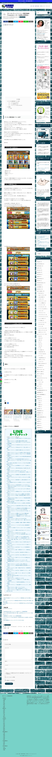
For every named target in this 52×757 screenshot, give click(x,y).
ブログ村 (34, 703)
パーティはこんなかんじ (14, 102)
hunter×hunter (41, 293)
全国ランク (30, 626)
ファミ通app (41, 320)
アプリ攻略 (41, 291)
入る (26, 626)
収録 (39, 396)
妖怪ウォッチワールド (43, 330)
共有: (11, 108)
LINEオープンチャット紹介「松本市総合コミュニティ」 (17, 588)
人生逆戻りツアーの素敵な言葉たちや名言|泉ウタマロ (43, 150)
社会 (39, 423)
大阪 (4, 736)
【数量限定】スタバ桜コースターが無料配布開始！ (12, 615)
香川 (4, 744)
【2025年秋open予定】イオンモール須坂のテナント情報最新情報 (15, 611)
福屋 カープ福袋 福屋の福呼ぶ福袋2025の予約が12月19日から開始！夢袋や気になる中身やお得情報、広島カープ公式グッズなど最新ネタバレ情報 (43, 225)
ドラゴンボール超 (42, 353)
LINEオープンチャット (35, 702)
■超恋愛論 (37, 697)
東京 (4, 716)
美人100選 (41, 365)
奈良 (4, 739)
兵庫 (4, 738)
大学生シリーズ (28, 753)
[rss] (48, 2)
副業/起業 (40, 392)
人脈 (17, 753)
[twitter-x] (47, 2)
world (40, 400)
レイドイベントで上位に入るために (16, 105)
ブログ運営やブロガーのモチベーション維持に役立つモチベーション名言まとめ (43, 242)
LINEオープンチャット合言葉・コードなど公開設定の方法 (18, 536)
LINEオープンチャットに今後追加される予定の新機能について (18, 508)
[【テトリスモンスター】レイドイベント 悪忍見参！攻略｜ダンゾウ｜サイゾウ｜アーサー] (8, 411)
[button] (5, 21)
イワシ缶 (33, 701)
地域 (40, 398)
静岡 (4, 729)
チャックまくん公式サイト (41, 120)
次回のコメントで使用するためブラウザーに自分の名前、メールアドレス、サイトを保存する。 (19, 673)
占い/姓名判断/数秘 (42, 394)
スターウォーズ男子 (32, 698)
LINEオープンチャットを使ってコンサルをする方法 (16, 518)
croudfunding (41, 263)
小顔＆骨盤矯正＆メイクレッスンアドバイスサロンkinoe (13, 620)
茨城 (4, 709)
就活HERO (40, 410)
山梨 (4, 725)
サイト (6, 669)
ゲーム (41, 355)
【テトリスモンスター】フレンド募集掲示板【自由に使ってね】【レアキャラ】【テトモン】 (18, 416)
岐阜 (4, 727)
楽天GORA (30, 703)
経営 (39, 425)
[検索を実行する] (49, 13)
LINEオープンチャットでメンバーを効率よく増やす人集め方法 (18, 452)
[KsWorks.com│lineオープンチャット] (8, 6)
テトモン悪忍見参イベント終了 (14, 101)
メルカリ (40, 388)
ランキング (41, 361)
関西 (40, 406)
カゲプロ (40, 367)
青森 (4, 700)
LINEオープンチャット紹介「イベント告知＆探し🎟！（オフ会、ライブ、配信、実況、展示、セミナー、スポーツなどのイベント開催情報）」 (19, 539)
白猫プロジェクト (42, 332)
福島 (4, 707)
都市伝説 (40, 427)
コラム (40, 375)
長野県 (40, 404)
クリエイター (41, 369)
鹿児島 (4, 748)
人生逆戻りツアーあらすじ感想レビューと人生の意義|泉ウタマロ (43, 147)
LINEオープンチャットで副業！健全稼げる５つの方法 (17, 514)
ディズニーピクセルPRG (43, 308)
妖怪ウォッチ (42, 359)
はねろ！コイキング (42, 295)
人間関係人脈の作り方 (42, 390)
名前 (6, 661)
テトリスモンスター (14, 626)
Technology (40, 278)
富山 (4, 721)
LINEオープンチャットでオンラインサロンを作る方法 (17, 509)
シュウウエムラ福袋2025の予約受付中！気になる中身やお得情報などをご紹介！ (43, 215)
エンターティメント (42, 334)
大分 (4, 747)
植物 (39, 421)
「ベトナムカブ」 (39, 701)
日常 (39, 419)
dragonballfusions (42, 357)
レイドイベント (20, 626)
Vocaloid (40, 284)
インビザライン (46, 701)
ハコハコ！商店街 (42, 318)
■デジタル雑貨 (33, 699)
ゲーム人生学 (41, 373)
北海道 (4, 699)
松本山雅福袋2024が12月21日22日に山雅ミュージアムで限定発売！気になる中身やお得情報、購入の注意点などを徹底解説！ (43, 210)
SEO (39, 276)
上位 (24, 626)
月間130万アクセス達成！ (41, 33)
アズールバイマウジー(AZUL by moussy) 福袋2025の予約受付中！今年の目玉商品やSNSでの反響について (43, 220)
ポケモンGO (41, 324)
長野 (4, 726)
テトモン (8, 626)
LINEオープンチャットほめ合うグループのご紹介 (16, 532)
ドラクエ (41, 310)
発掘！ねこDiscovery (42, 363)
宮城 (4, 703)
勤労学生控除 (23, 753)
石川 (4, 722)
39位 (5, 626)
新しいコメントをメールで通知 (10, 677)
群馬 (4, 712)
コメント (7, 647)
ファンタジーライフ (42, 322)
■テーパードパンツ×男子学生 (41, 698)
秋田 (4, 704)
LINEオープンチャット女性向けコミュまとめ (15, 578)
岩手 (4, 701)
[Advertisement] (18, 34)
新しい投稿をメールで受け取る (10, 680)
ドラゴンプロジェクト (43, 314)
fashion (40, 338)
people (40, 272)
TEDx (40, 280)
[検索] (49, 2)
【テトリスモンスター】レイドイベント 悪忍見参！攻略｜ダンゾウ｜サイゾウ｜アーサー (8, 416)
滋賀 (4, 734)
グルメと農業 (41, 371)
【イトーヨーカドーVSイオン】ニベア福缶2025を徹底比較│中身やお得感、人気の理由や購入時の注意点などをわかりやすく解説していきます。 (43, 204)
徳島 (4, 743)
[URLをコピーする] (30, 21)
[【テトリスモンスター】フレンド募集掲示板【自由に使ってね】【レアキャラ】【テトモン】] (18, 411)
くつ (29, 701)
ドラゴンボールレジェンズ (43, 316)
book (40, 336)
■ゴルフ (38, 699)
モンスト (41, 326)
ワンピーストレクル (42, 328)
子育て (40, 408)
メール (6, 665)
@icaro (42, 194)
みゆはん (29, 702)
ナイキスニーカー (43, 702)
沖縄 (40, 402)
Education (40, 265)
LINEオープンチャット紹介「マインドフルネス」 (16, 587)
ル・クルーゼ (38, 703)
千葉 (4, 714)
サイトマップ (34, 753)
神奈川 (4, 717)
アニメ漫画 (41, 349)
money (40, 270)
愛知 (4, 730)
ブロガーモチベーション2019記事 (43, 238)
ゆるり (41, 195)
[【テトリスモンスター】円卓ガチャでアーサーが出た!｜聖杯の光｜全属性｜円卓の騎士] (28, 411)
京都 (4, 735)
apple (40, 261)
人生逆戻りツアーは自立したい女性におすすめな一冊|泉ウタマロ (43, 153)
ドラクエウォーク (42, 312)
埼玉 (4, 713)
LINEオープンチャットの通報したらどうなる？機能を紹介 (18, 513)
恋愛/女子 (40, 412)
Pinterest (40, 274)
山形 (4, 705)
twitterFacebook (41, 282)
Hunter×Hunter (42, 351)
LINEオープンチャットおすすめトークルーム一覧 (16, 470)
